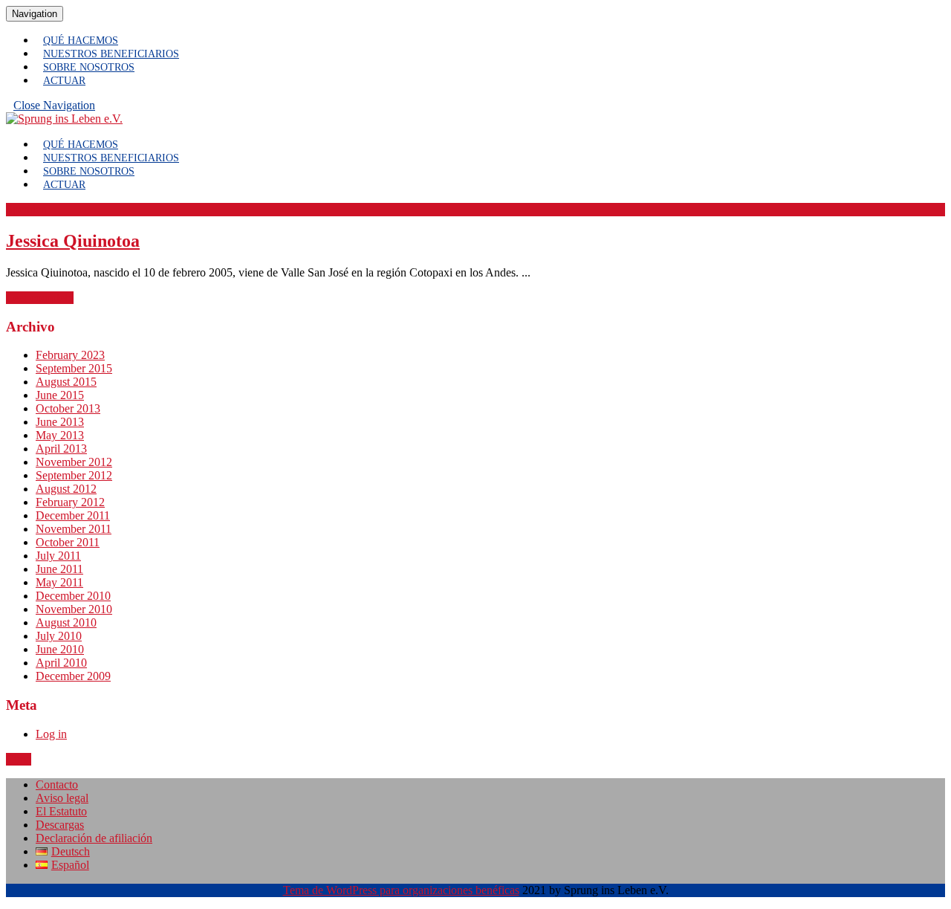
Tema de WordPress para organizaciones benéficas (401, 890)
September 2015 (74, 368)
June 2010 (60, 649)
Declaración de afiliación (94, 838)
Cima (18, 759)
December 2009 (73, 676)
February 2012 (70, 502)
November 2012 (74, 462)
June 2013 (60, 421)
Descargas (60, 824)
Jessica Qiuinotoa (73, 240)
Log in (51, 734)
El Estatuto (61, 811)
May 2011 (59, 582)
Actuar (64, 80)
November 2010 (74, 609)
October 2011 (68, 542)
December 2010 (73, 595)
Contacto (57, 784)
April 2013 (61, 448)
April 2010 (61, 662)
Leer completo (40, 297)
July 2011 (58, 555)
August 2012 (66, 488)
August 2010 (66, 622)
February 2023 (70, 355)
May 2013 (60, 435)
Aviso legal (62, 798)
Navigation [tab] (37, 13)
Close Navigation (58, 108)
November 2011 (73, 529)
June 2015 (60, 395)
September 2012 (74, 475)
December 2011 (73, 515)
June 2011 (59, 569)
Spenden (26, 209)
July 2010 (59, 636)
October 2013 (68, 408)
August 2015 (66, 381)
